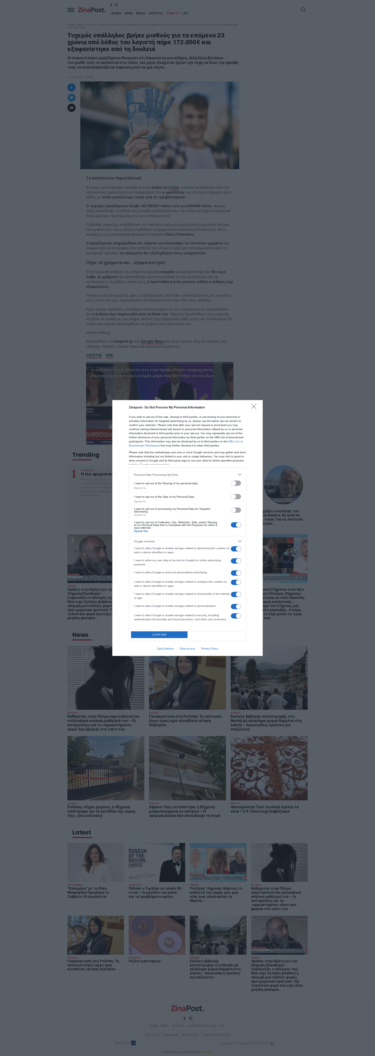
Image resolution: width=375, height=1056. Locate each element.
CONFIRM (159, 634)
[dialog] (187, 528)
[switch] (236, 483)
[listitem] (187, 475)
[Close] (255, 407)
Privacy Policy (209, 648)
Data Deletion (165, 648)
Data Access (187, 648)
